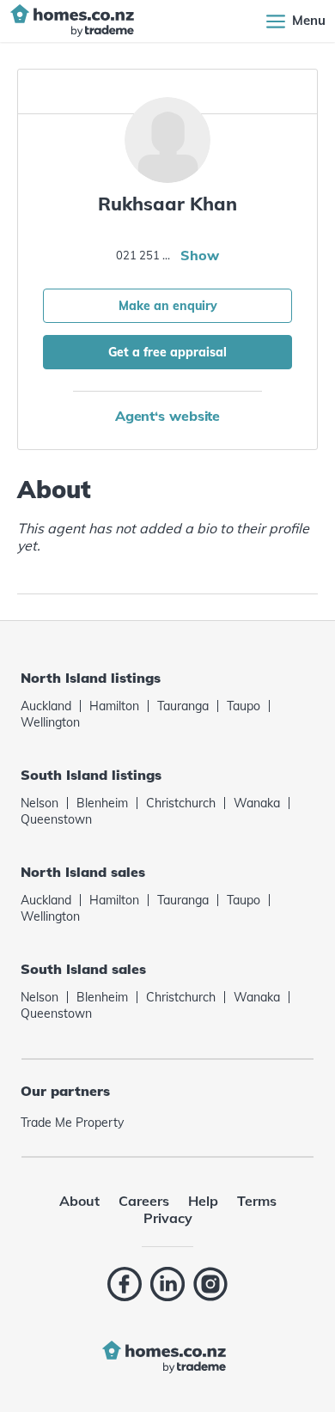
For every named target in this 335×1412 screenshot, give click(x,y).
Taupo (243, 706)
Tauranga (183, 706)
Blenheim (102, 803)
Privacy (167, 1217)
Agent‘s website (168, 415)
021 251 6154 (146, 255)
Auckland (46, 706)
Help (203, 1200)
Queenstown (56, 819)
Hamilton (114, 706)
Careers (144, 1200)
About (79, 1200)
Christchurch (181, 803)
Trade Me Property (72, 1122)
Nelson (39, 803)
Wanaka (257, 803)
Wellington (50, 722)
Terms (257, 1200)
